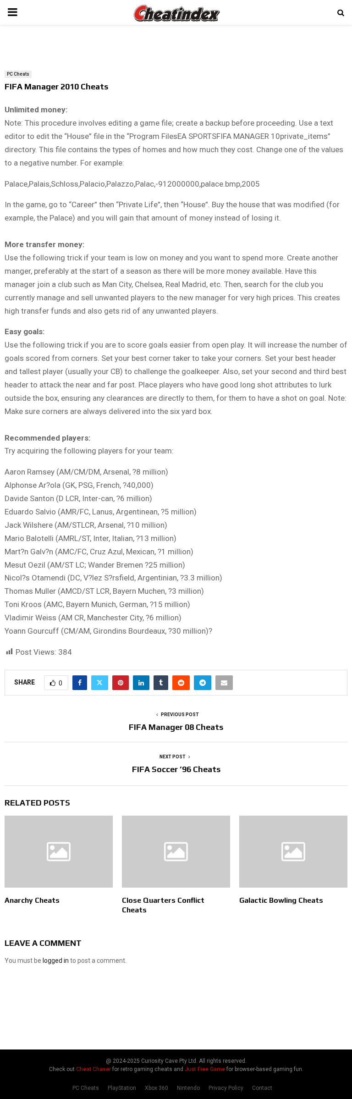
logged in (56, 960)
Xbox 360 (156, 1088)
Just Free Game (205, 1069)
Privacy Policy (226, 1088)
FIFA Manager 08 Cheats (176, 727)
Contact (262, 1088)
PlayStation (122, 1088)
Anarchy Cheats (32, 900)
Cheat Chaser (93, 1069)
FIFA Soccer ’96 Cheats (176, 769)
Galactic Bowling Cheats (281, 900)
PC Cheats (18, 74)
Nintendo (188, 1088)
